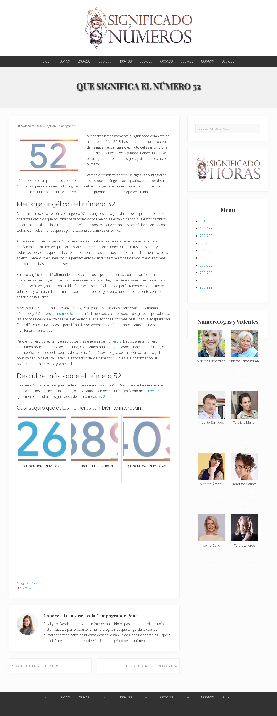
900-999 (206, 287)
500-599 (206, 257)
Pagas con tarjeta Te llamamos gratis (211, 380)
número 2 (113, 341)
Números (36, 583)
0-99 (203, 221)
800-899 (206, 280)
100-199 (206, 228)
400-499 (206, 250)
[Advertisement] (94, 529)
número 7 (151, 390)
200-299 (206, 235)
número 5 (64, 313)
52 (29, 588)
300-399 (206, 243)
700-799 (206, 272)
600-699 (206, 265)
